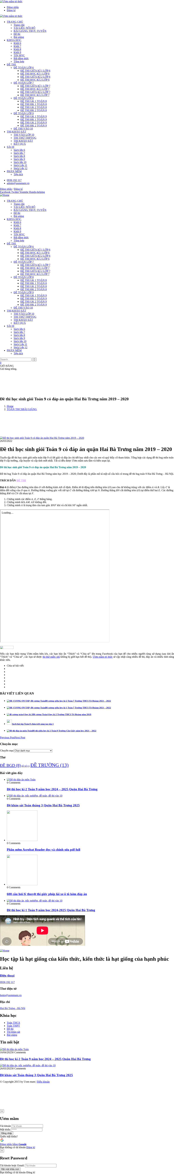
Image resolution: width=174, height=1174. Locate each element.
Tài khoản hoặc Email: (12, 1165)
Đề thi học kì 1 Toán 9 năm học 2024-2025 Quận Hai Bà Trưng (51, 910)
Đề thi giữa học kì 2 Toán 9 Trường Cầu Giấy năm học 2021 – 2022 (64, 730)
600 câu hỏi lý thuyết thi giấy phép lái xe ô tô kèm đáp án (47, 894)
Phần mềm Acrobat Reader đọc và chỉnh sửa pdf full (43, 849)
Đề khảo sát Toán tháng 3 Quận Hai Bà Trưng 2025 (43, 805)
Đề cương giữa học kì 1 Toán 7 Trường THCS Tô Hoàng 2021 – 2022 (78, 707)
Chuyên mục (7, 750)
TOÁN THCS (14, 409)
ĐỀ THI (21, 480)
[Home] (4, 195)
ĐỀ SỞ (25, 766)
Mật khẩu (5, 1129)
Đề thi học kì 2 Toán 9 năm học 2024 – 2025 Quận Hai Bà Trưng (52, 789)
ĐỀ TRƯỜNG (49, 765)
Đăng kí (30, 1147)
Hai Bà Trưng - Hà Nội (12, 1008)
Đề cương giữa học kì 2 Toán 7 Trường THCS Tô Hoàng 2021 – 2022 (78, 701)
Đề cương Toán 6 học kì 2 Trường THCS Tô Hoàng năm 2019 (62, 714)
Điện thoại (7, 975)
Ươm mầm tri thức (103, 656)
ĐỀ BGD (10, 765)
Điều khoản (43, 1081)
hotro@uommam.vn (11, 995)
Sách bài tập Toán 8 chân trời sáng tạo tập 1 (33, 724)
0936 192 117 (7, 982)
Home (10, 406)
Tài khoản (5, 1125)
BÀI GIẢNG (29, 409)
